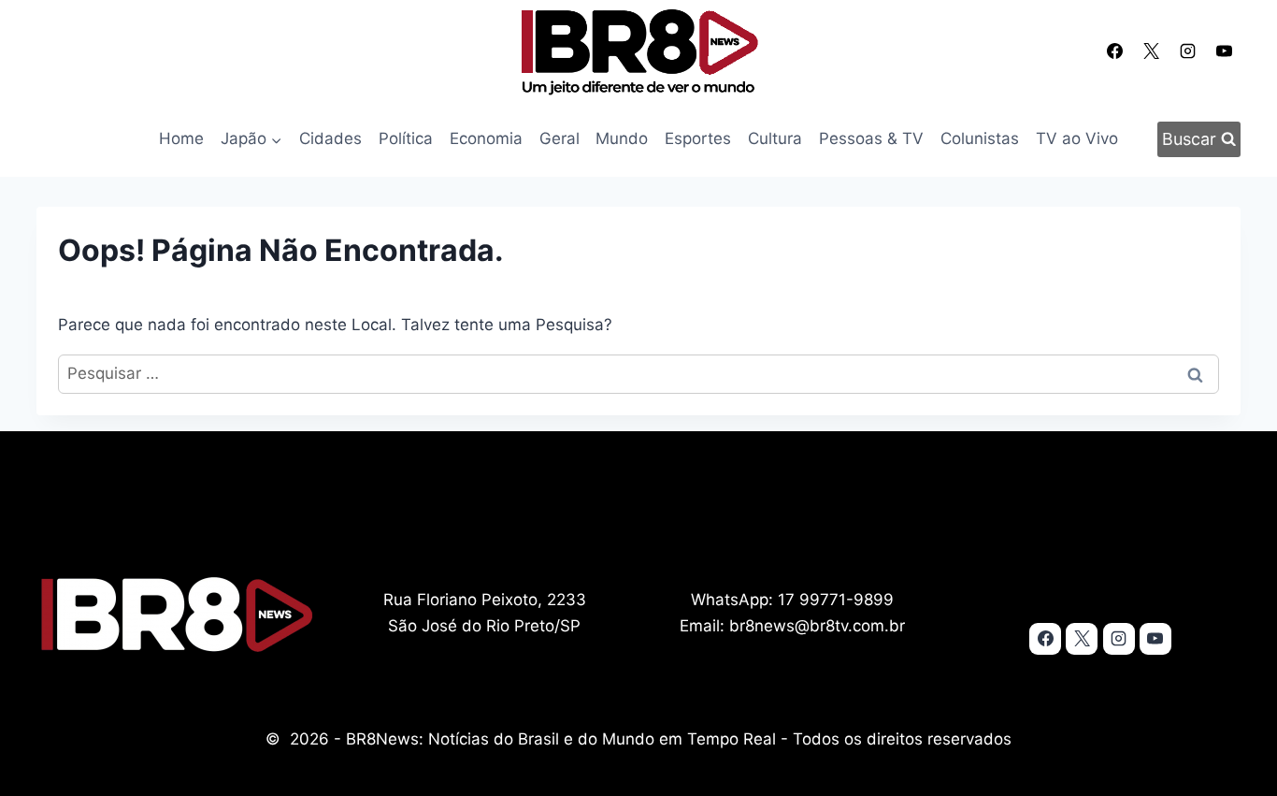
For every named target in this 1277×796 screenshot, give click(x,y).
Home (181, 138)
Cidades (330, 138)
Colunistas (979, 138)
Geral (559, 138)
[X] (1151, 50)
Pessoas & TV (871, 138)
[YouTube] (1225, 50)
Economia (486, 138)
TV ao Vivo (1077, 138)
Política (406, 138)
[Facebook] (1114, 50)
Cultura (775, 138)
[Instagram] (1188, 50)
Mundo (621, 138)
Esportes (698, 138)
